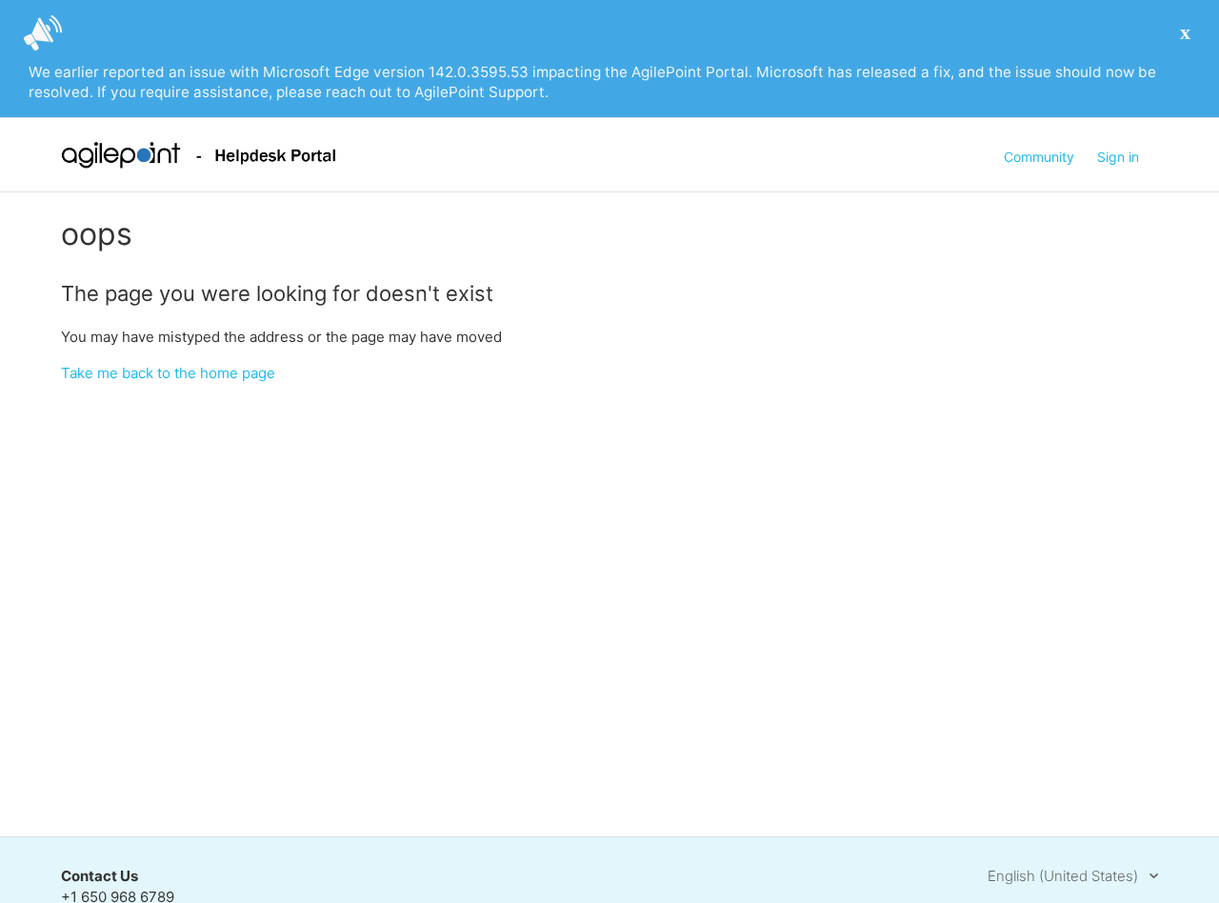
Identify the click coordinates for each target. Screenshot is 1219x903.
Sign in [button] (1118, 157)
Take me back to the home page (168, 373)
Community (1039, 157)
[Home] (198, 163)
